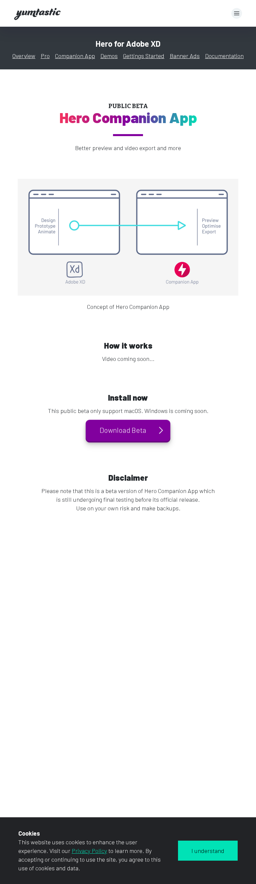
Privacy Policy (89, 850)
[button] (236, 13)
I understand (207, 850)
